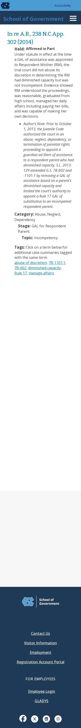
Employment (40, 652)
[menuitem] (23, 722)
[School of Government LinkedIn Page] (46, 718)
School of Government (33, 18)
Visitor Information (40, 642)
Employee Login (41, 691)
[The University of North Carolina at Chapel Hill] (2, 5)
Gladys (41, 700)
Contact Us (40, 633)
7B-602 (20, 267)
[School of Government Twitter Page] (34, 718)
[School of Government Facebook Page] (22, 718)
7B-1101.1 (57, 262)
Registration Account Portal (40, 661)
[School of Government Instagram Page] (58, 718)
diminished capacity (44, 267)
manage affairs (41, 273)
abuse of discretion (30, 262)
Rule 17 (20, 273)
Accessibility (62, 5)
